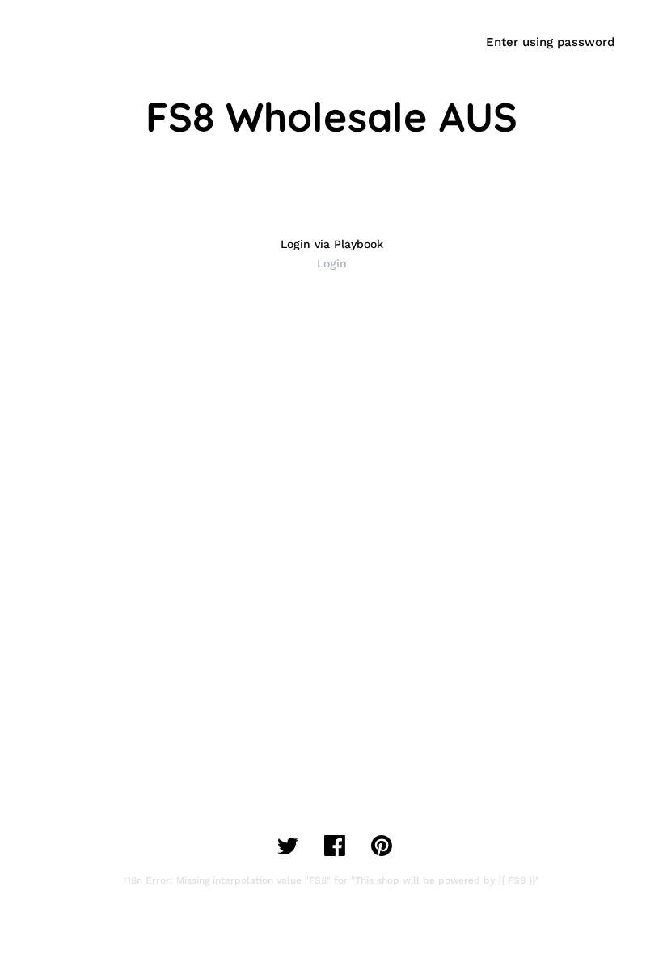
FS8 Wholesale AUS (331, 116)
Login (332, 263)
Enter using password (550, 42)
